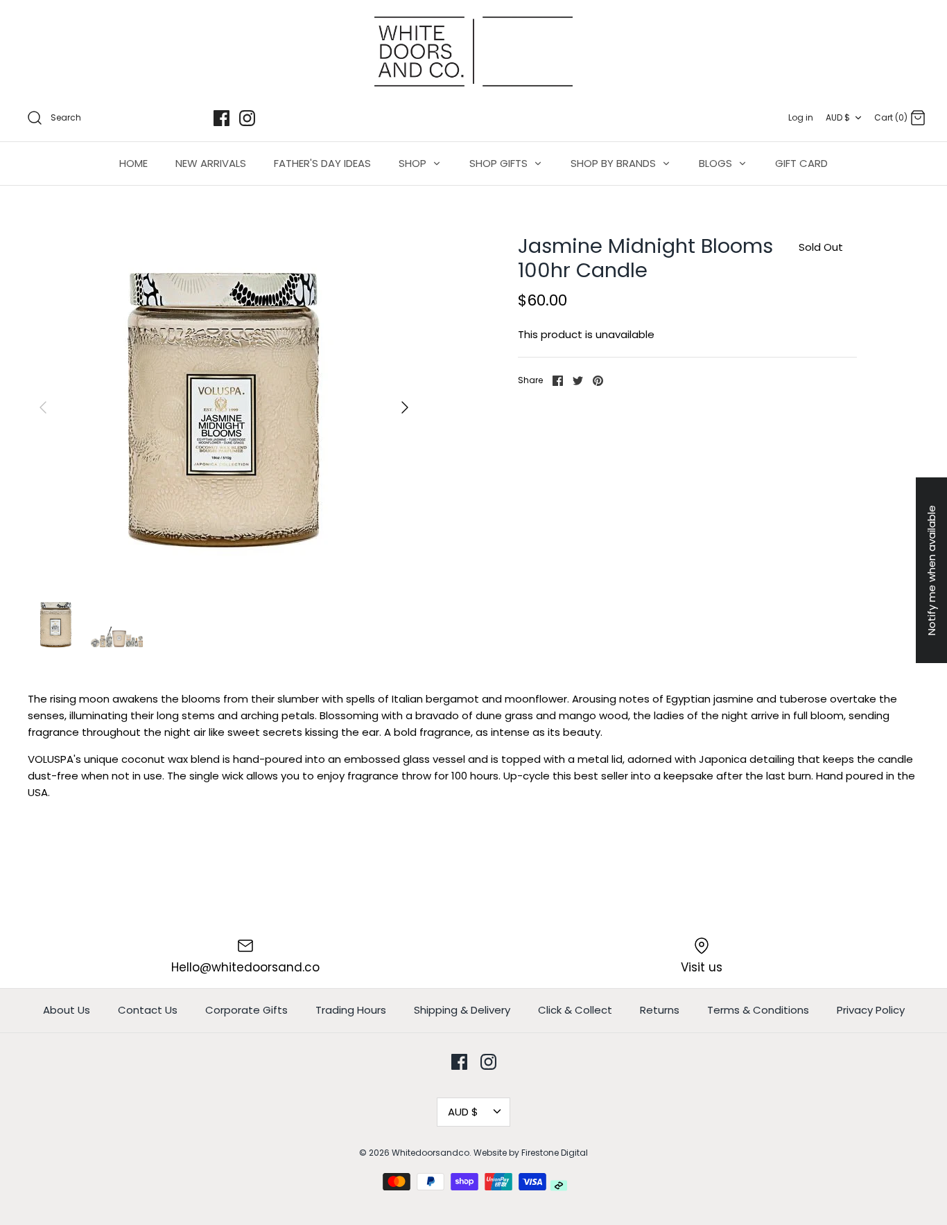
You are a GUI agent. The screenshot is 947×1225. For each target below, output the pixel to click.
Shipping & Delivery (462, 1010)
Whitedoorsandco (430, 1152)
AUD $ (838, 117)
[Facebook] (221, 118)
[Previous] (43, 407)
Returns (659, 1010)
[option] (224, 407)
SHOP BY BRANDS (615, 163)
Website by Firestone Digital (531, 1152)
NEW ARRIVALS (210, 163)
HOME (133, 163)
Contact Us (147, 1010)
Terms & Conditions (758, 1010)
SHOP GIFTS (499, 163)
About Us (66, 1010)
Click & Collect (575, 1010)
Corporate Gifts (246, 1010)
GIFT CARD (801, 163)
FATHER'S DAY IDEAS (322, 163)
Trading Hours (350, 1010)
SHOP (414, 163)
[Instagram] (247, 118)
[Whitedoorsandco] (473, 51)
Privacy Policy (871, 1010)
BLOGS (717, 163)
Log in (800, 117)
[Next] (405, 407)
